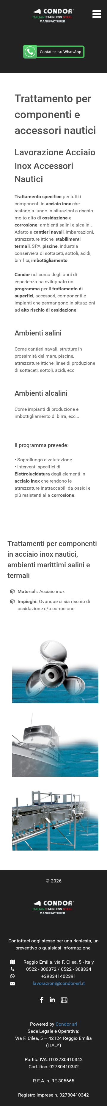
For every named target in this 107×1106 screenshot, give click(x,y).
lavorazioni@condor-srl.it (59, 983)
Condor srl (66, 1024)
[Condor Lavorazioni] (53, 15)
